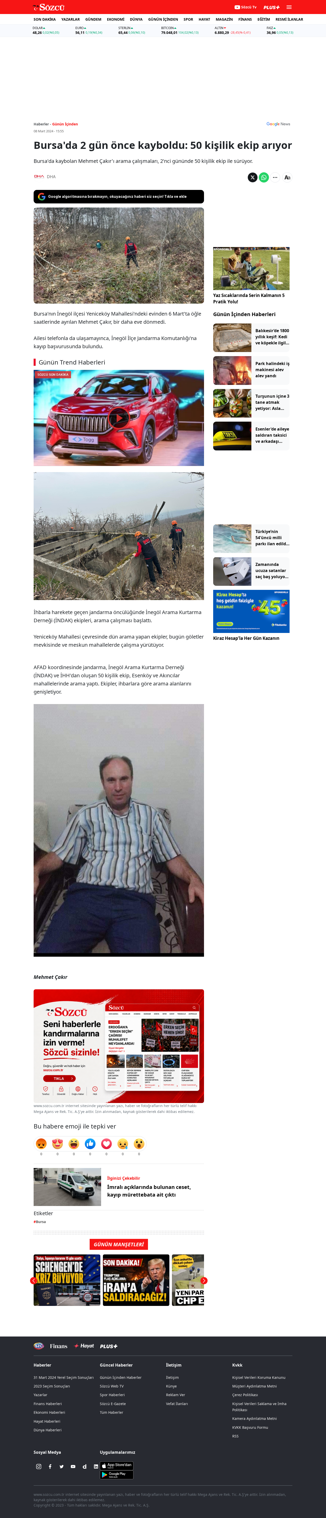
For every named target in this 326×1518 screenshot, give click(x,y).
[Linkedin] (96, 1466)
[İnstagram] (39, 1466)
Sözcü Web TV (112, 1386)
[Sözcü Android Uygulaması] (116, 1474)
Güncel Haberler (116, 1365)
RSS (235, 1436)
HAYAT (204, 19)
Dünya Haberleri (48, 1430)
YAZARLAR (70, 19)
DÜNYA (136, 19)
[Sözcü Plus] (108, 1346)
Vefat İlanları (177, 1403)
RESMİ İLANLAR (289, 19)
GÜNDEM (93, 19)
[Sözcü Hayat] (83, 1346)
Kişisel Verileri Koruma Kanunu (259, 1377)
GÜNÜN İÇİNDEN (163, 19)
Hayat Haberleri (47, 1421)
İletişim (172, 1377)
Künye (171, 1386)
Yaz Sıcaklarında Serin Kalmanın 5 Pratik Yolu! (249, 298)
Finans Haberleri (48, 1403)
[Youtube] (73, 1466)
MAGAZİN (224, 19)
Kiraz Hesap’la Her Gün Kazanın (246, 638)
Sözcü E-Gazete (113, 1403)
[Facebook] (50, 1466)
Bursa (41, 1221)
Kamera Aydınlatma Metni (254, 1418)
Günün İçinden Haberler (121, 1377)
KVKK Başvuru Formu (250, 1427)
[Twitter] (62, 1466)
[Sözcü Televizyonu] (39, 1346)
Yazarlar (40, 1394)
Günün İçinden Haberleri (244, 314)
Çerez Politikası (245, 1394)
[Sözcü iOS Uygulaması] (116, 1465)
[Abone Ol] (278, 124)
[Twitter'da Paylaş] (253, 177)
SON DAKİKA (45, 19)
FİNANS (245, 19)
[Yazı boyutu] (287, 177)
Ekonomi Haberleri (49, 1412)
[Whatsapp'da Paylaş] (264, 177)
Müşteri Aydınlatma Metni (254, 1386)
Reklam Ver (175, 1394)
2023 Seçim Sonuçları (52, 1386)
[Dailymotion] (84, 1466)
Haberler (42, 1365)
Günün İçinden (65, 124)
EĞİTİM (263, 19)
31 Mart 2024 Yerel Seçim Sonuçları (64, 1377)
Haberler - (42, 124)
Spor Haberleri (112, 1394)
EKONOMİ (115, 19)
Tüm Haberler (111, 1412)
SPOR (188, 19)
